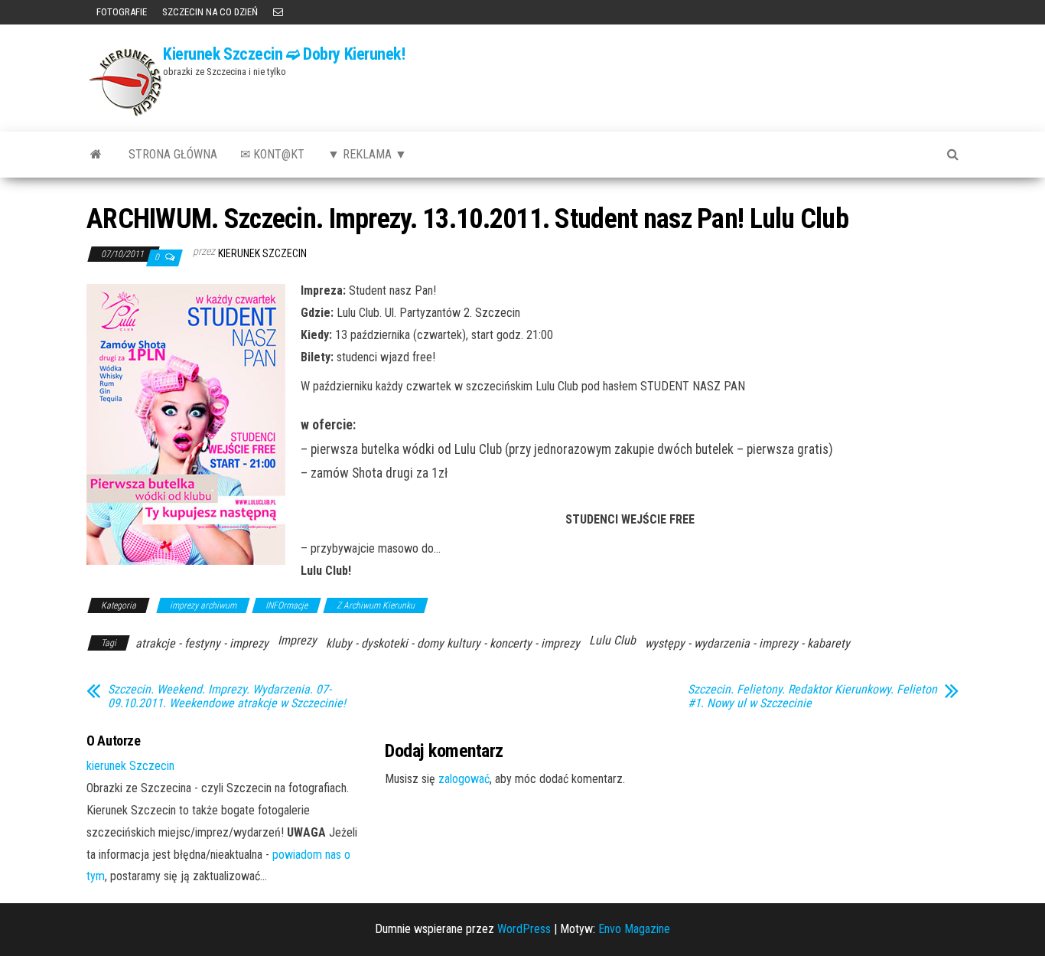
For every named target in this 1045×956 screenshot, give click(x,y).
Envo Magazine (634, 929)
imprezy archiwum (203, 605)
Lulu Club (612, 640)
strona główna (173, 154)
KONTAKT (278, 12)
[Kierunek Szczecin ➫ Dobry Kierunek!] (96, 155)
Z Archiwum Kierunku (376, 605)
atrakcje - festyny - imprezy (202, 643)
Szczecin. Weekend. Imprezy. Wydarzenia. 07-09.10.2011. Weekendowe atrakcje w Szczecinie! (227, 696)
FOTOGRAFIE (120, 12)
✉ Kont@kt (272, 154)
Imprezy (297, 640)
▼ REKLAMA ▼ (367, 154)
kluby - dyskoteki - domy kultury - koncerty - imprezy (453, 643)
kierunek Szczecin (262, 253)
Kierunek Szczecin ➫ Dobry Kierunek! (284, 54)
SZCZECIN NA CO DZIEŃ (210, 12)
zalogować (464, 779)
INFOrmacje (286, 605)
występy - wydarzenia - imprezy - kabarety (747, 643)
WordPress (524, 929)
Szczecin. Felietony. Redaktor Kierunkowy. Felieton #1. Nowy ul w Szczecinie (812, 696)
